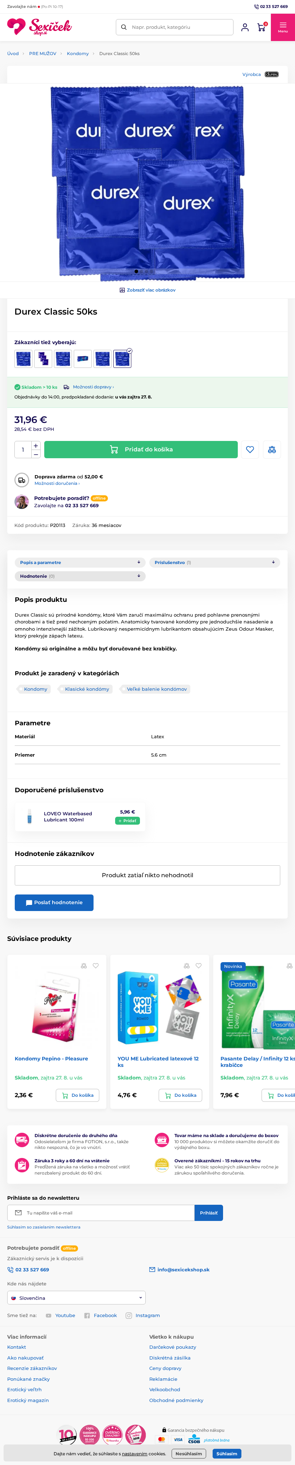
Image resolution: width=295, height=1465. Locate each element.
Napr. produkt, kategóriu (161, 27)
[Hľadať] (124, 27)
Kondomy (78, 53)
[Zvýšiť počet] (36, 445)
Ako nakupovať (25, 1358)
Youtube (65, 1315)
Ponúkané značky (28, 1379)
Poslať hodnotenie (58, 902)
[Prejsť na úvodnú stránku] (39, 27)
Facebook (105, 1315)
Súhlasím (227, 1453)
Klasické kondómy (87, 689)
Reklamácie (163, 1379)
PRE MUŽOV (42, 53)
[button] (283, 27)
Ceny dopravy (165, 1368)
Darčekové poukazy (172, 1347)
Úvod (13, 53)
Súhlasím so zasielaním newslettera (44, 1227)
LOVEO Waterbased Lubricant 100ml (68, 816)
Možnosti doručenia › (57, 483)
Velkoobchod (164, 1389)
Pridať (129, 820)
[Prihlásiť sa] (245, 27)
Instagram (148, 1315)
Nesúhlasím (189, 1453)
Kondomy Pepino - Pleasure (51, 1058)
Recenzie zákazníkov (32, 1368)
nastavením (135, 1453)
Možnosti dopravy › (93, 386)
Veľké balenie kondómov (157, 689)
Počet (23, 449)
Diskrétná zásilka (170, 1358)
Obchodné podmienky (176, 1400)
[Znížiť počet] (36, 454)
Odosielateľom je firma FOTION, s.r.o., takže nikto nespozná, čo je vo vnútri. (81, 1144)
